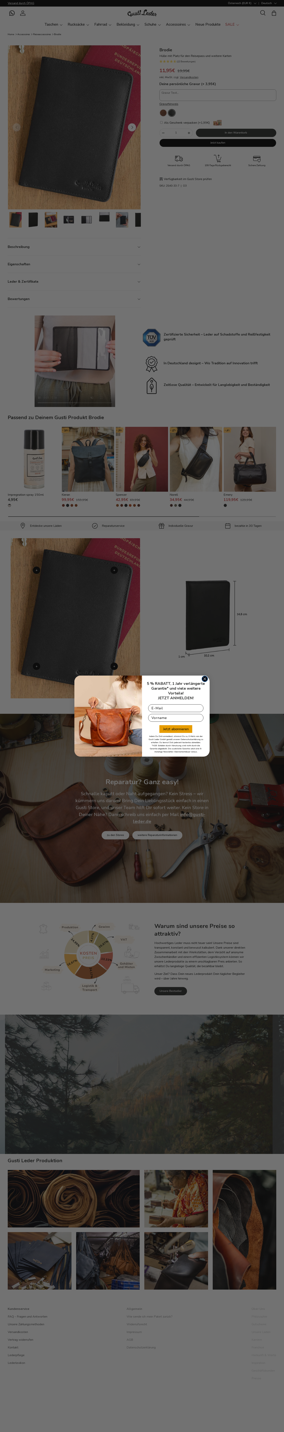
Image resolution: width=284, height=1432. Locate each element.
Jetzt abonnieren (176, 729)
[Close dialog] (205, 679)
